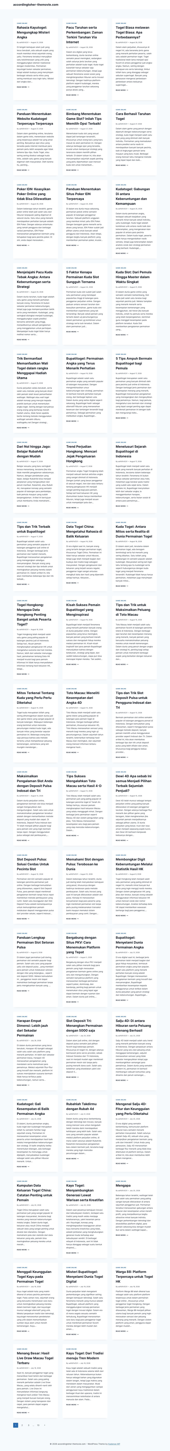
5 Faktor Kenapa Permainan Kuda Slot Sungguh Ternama (82, 277)
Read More (23, 87)
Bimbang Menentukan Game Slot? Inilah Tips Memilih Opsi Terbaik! (84, 119)
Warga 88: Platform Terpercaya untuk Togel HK (134, 1276)
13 (38, 1425)
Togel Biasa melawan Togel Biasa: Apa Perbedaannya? (132, 32)
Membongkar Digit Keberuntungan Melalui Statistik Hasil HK (134, 864)
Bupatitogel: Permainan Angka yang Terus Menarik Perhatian (84, 363)
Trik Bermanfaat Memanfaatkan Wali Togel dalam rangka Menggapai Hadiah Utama (32, 368)
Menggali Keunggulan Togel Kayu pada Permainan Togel (34, 1276)
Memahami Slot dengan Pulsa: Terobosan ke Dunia (85, 864)
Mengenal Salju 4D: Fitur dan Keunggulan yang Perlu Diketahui (132, 1109)
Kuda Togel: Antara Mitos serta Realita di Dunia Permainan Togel (134, 531)
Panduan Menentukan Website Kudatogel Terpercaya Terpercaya (35, 119)
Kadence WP (114, 1444)
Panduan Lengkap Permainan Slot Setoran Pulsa (35, 942)
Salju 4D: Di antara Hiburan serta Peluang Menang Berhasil (133, 1025)
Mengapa (123, 1185)
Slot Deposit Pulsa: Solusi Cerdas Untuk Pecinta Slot (33, 864)
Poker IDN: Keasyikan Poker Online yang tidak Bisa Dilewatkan (34, 194)
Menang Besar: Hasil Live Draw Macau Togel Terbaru (35, 1358)
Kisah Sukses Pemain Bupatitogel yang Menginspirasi (83, 610)
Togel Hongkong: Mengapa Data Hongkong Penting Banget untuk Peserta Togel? (34, 614)
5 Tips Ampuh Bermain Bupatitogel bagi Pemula (134, 363)
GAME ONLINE (22, 23)
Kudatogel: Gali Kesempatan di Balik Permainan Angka (33, 1109)
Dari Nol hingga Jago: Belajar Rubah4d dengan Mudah (34, 451)
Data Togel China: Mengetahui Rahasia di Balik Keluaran (84, 531)
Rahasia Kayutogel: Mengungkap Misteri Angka (33, 32)
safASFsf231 (24, 42)
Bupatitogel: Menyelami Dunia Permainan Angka (130, 942)
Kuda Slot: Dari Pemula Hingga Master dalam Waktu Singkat (133, 277)
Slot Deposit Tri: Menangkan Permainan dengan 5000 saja (84, 1025)
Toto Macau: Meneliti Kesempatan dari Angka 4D (82, 698)
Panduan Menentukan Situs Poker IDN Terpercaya (83, 194)
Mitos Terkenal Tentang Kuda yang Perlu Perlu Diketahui (35, 698)
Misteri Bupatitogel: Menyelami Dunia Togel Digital (84, 1276)
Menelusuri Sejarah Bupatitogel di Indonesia (131, 451)
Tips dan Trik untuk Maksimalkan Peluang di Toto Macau (133, 610)
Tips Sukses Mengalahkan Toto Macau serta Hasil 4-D (84, 781)
